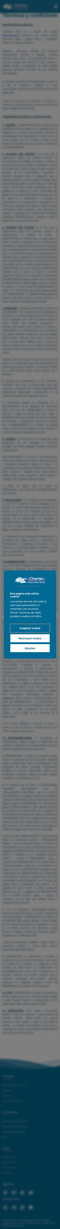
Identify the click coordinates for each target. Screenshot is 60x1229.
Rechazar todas (30, 638)
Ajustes (30, 648)
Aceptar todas (30, 628)
